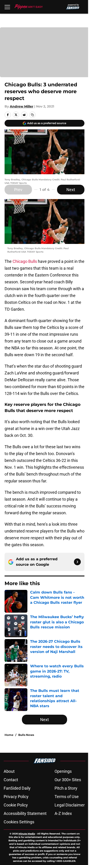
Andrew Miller (21, 106)
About (9, 771)
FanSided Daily (17, 788)
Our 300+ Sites (68, 779)
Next (70, 189)
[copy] (32, 115)
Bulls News (26, 735)
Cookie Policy (16, 805)
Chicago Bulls (25, 261)
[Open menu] (7, 7)
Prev (18, 189)
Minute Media (26, 833)
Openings (63, 771)
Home (9, 735)
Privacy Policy (16, 796)
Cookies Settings (19, 821)
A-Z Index (63, 813)
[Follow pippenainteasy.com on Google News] (77, 561)
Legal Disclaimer (70, 805)
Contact (11, 779)
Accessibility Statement (25, 813)
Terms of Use (67, 796)
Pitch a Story (66, 788)
